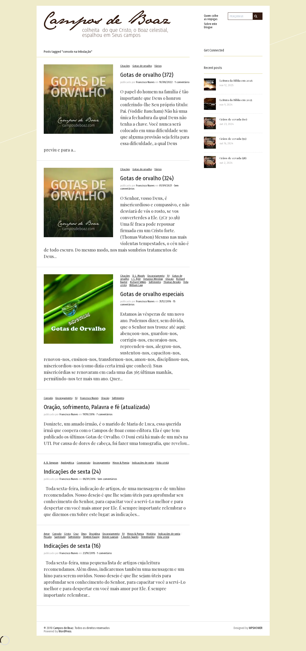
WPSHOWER (255, 628)
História (151, 533)
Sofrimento (155, 282)
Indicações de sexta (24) (72, 471)
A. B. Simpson (51, 462)
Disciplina (94, 533)
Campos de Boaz (63, 628)
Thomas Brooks (172, 282)
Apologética (67, 462)
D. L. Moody (138, 275)
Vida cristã (163, 462)
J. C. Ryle (136, 279)
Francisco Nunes (145, 82)
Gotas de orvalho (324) (147, 178)
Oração (169, 279)
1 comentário (182, 82)
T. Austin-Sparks (129, 537)
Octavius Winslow (153, 279)
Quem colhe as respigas (211, 17)
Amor (47, 533)
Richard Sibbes (138, 282)
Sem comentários (107, 479)
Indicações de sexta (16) (72, 546)
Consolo (48, 398)
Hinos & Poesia (121, 462)
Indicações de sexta (143, 462)
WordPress (65, 631)
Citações (125, 65)
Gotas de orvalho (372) (146, 75)
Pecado (48, 537)
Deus (84, 533)
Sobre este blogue (210, 25)
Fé (168, 275)
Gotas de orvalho (142, 65)
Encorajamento (156, 275)
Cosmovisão (83, 462)
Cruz (76, 533)
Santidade (60, 537)
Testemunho (147, 537)
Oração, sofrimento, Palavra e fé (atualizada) (97, 407)
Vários (158, 65)
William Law (136, 285)
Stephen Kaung (91, 537)
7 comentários (104, 414)
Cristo (67, 533)
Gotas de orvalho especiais (152, 294)
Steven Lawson (110, 537)
